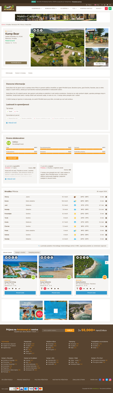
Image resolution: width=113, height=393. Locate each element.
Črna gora (30, 353)
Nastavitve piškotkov (60, 379)
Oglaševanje (7, 347)
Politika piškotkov (41, 379)
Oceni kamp (31, 35)
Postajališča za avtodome (99, 341)
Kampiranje (27, 341)
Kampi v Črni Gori (97, 358)
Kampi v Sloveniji (7, 358)
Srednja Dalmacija (32, 366)
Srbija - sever (75, 360)
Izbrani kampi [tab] (7, 252)
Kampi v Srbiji (73, 358)
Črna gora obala (99, 362)
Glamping (72, 341)
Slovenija (30, 344)
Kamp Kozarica (81, 282)
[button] (88, 4)
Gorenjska (7, 366)
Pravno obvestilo (23, 379)
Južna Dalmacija (32, 364)
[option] (20, 276)
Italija (29, 347)
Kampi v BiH (50, 358)
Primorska (7, 362)
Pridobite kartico (77, 1)
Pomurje (6, 372)
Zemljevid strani (79, 379)
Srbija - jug (74, 362)
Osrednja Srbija (76, 364)
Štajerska (7, 368)
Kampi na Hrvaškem (30, 358)
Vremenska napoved (9, 344)
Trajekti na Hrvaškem (9, 345)
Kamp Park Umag (10, 282)
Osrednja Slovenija (10, 364)
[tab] (55, 197)
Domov (3, 24)
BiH (28, 349)
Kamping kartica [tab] (34, 252)
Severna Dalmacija (33, 368)
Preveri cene (20, 293)
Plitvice (22, 24)
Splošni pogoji (7, 379)
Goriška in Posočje (10, 360)
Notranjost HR (15, 24)
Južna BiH (52, 364)
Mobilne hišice (51, 341)
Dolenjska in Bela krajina (11, 370)
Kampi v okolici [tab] (20, 252)
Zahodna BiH (53, 360)
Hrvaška (8, 24)
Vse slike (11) (100, 64)
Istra (28, 362)
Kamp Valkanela (45, 282)
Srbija (29, 351)
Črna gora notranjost (100, 360)
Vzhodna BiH (53, 362)
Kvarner (29, 360)
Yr (38, 246)
